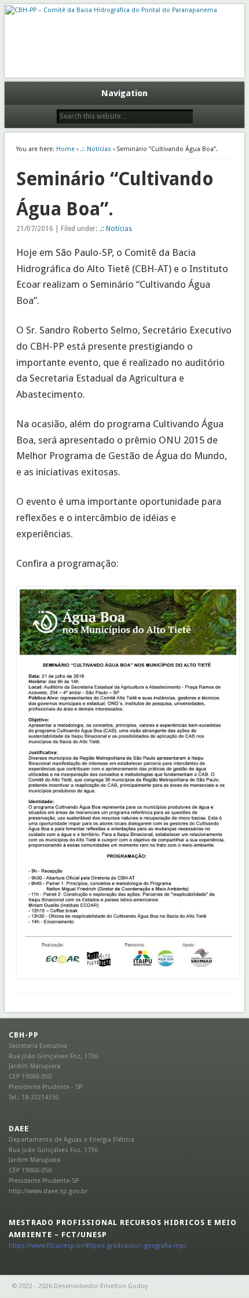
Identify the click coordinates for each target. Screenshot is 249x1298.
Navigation (124, 93)
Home (65, 149)
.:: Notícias (95, 149)
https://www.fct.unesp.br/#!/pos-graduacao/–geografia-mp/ (97, 1245)
